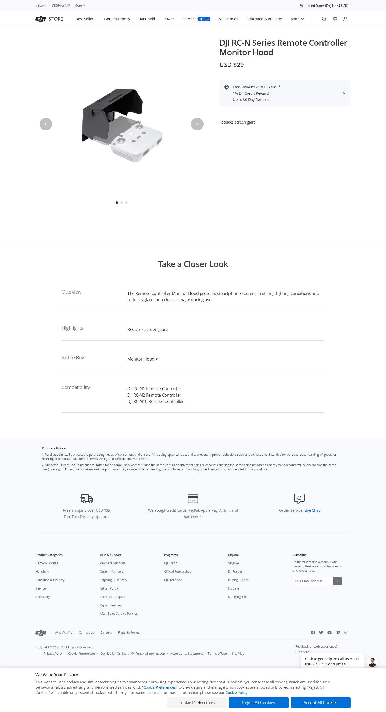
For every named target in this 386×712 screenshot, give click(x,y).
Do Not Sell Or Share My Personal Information (133, 653)
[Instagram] (346, 632)
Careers (106, 632)
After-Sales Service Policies (119, 613)
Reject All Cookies (258, 702)
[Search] (324, 19)
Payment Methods (112, 563)
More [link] (78, 5)
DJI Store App (173, 580)
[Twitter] (321, 632)
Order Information (112, 571)
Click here (302, 652)
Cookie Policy (236, 692)
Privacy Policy (53, 653)
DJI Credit (170, 563)
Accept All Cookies (321, 702)
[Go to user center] (345, 19)
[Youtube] (329, 632)
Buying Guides (238, 580)
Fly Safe (233, 588)
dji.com (40, 5)
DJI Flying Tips (237, 597)
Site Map (238, 653)
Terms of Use (217, 653)
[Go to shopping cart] (335, 19)
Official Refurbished (177, 571)
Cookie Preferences (82, 653)
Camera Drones (46, 563)
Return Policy (109, 588)
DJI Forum (235, 571)
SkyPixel (233, 563)
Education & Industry (49, 580)
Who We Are (63, 632)
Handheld (42, 571)
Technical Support (112, 597)
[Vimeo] (338, 632)
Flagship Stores (128, 632)
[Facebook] (313, 632)
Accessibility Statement (186, 653)
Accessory (42, 597)
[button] (324, 6)
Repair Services (110, 605)
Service (40, 588)
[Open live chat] (372, 661)
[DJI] (40, 632)
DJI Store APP (61, 5)
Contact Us (86, 632)
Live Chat (311, 510)
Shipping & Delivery (113, 580)
